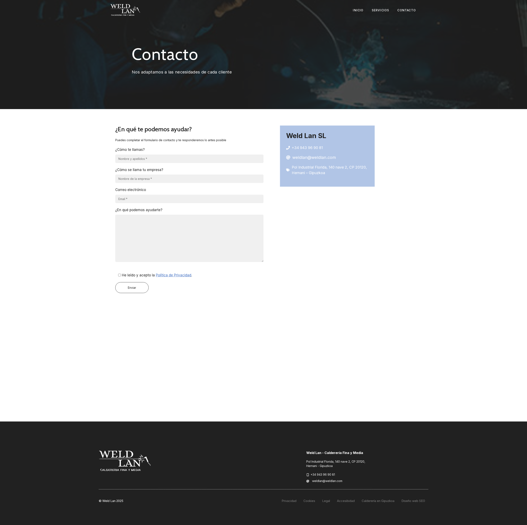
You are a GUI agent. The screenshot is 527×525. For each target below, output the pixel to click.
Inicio (358, 10)
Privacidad (289, 501)
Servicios (380, 10)
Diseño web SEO (413, 501)
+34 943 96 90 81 (307, 148)
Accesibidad (346, 501)
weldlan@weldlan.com (314, 157)
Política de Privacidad (173, 275)
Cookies (309, 501)
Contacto (406, 10)
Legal (326, 501)
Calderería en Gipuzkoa (378, 501)
